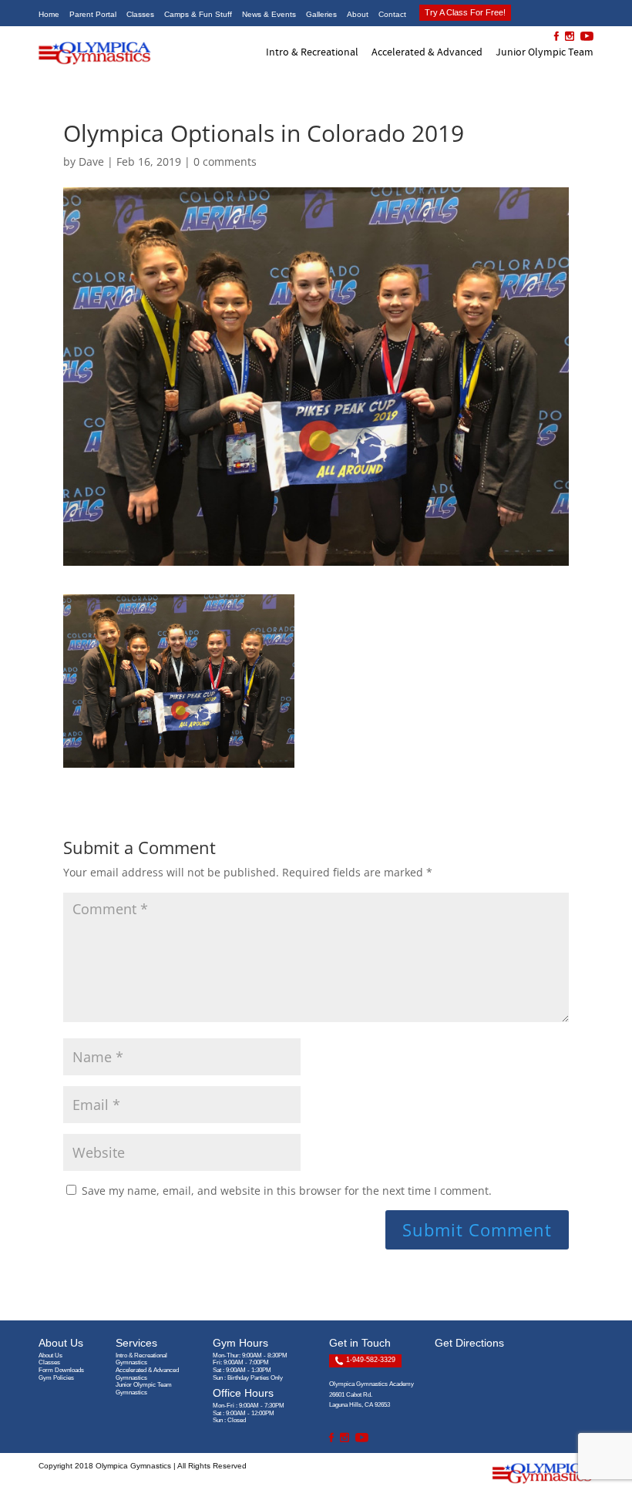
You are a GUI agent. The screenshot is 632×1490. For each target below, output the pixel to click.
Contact (392, 14)
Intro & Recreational (312, 52)
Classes (49, 1362)
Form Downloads (61, 1370)
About (357, 14)
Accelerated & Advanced (426, 52)
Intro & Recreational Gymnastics (141, 1359)
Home (49, 14)
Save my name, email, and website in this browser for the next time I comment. (287, 1190)
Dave (91, 161)
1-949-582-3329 (369, 1360)
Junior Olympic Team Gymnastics (144, 1388)
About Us (50, 1355)
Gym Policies (56, 1377)
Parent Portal (92, 14)
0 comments (225, 161)
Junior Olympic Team (544, 52)
